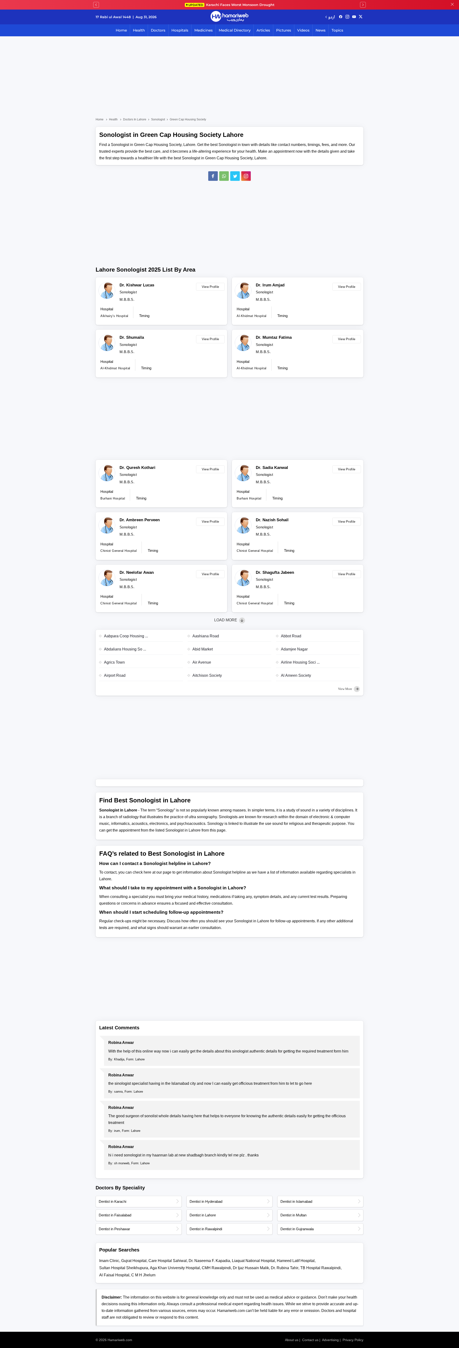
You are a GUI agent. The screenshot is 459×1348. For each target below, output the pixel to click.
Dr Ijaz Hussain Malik (251, 1268)
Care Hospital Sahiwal (167, 1261)
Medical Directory (235, 30)
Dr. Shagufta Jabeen (275, 572)
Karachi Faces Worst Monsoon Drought (231, 5)
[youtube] (354, 17)
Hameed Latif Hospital (296, 1261)
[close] (452, 4)
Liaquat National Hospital (253, 1261)
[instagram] (246, 176)
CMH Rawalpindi (216, 1268)
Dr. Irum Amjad (270, 285)
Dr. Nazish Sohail (272, 520)
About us (291, 1340)
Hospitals (179, 30)
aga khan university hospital (175, 1268)
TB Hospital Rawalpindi (320, 1268)
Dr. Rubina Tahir (284, 1268)
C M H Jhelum (143, 1275)
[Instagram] (347, 17)
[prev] (96, 5)
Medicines (203, 30)
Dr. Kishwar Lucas (137, 285)
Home (121, 30)
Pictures (283, 30)
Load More (226, 620)
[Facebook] (213, 176)
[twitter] (360, 17)
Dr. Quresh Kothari (137, 467)
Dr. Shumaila (132, 337)
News (321, 30)
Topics (337, 30)
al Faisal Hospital (114, 1275)
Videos (303, 30)
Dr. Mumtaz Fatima (274, 337)
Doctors (158, 30)
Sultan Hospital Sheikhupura (123, 1268)
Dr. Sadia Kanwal (272, 467)
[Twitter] (235, 176)
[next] (363, 5)
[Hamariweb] (229, 17)
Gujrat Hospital (134, 1261)
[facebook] (340, 17)
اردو (331, 16)
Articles (263, 30)
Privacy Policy (353, 1340)
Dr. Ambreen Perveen (140, 520)
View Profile (210, 287)
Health (139, 30)
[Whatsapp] (224, 176)
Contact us (310, 1340)
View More (345, 689)
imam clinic (109, 1261)
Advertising (330, 1340)
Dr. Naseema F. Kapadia (209, 1261)
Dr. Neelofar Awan (137, 572)
